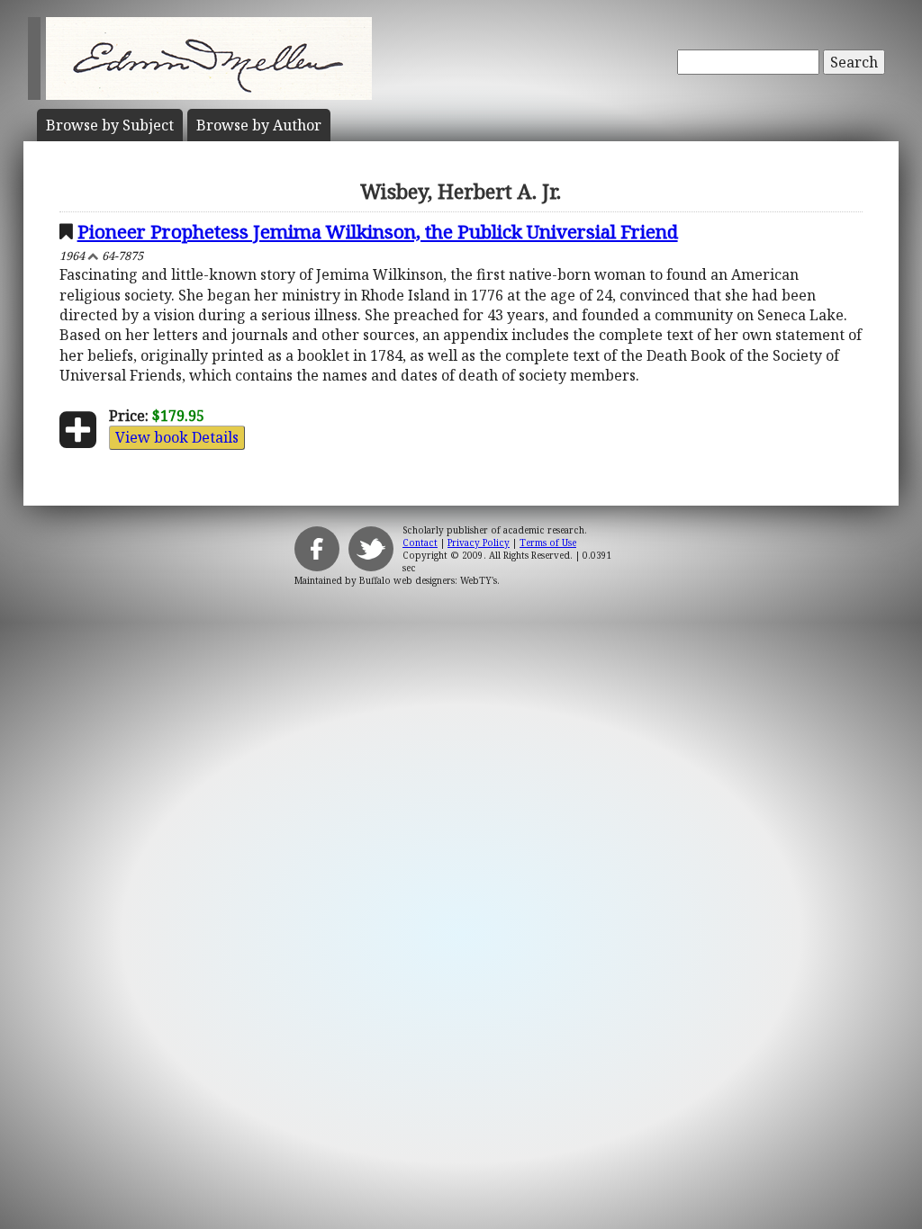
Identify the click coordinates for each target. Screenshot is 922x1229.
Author (258, 125)
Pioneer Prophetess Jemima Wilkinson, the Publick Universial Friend (377, 231)
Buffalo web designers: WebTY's (428, 580)
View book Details (177, 437)
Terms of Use (548, 542)
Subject (110, 125)
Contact (420, 542)
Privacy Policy (478, 542)
